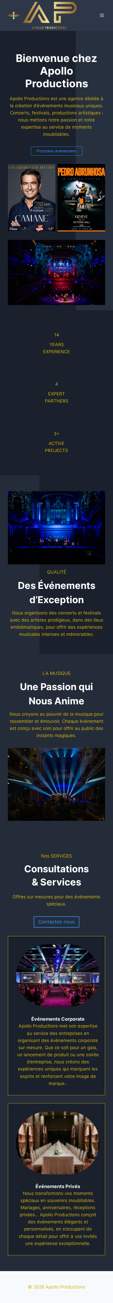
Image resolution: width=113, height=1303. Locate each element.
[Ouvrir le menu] (102, 15)
